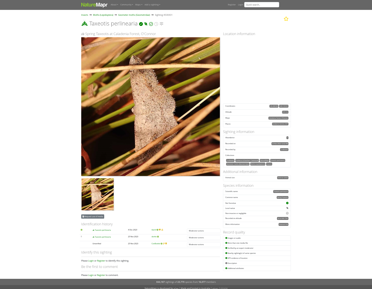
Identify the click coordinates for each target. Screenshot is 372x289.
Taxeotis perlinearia (103, 230)
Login (240, 4)
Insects (84, 14)
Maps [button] (138, 4)
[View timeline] (156, 23)
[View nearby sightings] (161, 23)
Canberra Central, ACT (280, 124)
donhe (154, 236)
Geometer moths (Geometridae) (134, 14)
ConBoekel (156, 243)
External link (283, 224)
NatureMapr (264, 160)
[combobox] (267, 4)
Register (232, 4)
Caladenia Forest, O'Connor (278, 118)
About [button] (114, 4)
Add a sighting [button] (152, 4)
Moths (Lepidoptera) (103, 14)
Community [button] (126, 4)
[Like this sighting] (82, 34)
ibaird (154, 229)
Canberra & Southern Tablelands (247, 160)
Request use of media (93, 216)
